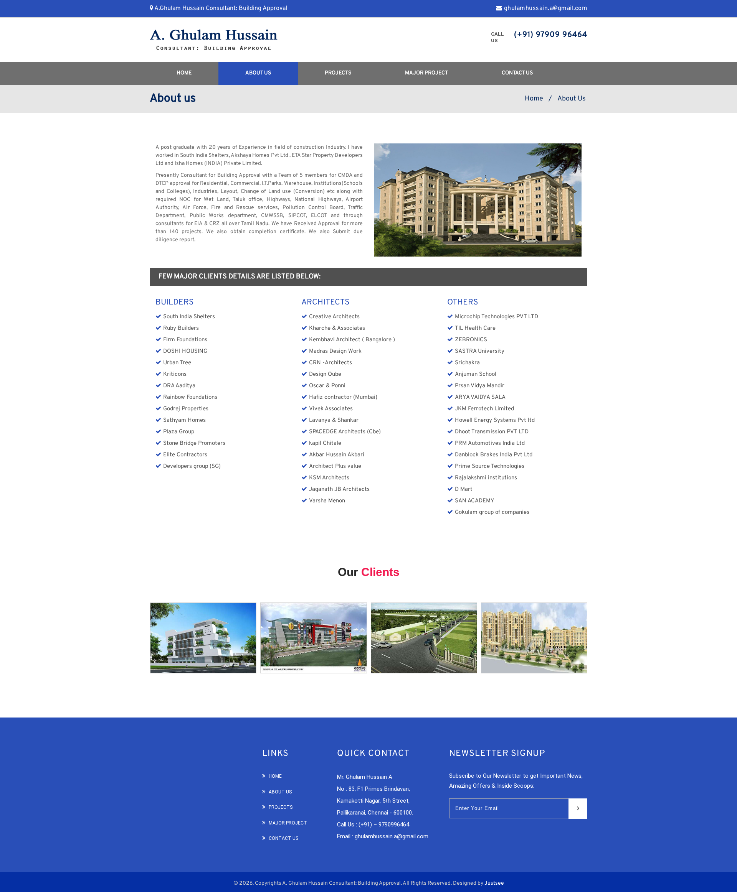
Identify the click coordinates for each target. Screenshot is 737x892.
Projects (338, 73)
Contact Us (517, 73)
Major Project (426, 73)
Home (184, 73)
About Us (258, 73)
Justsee (494, 883)
